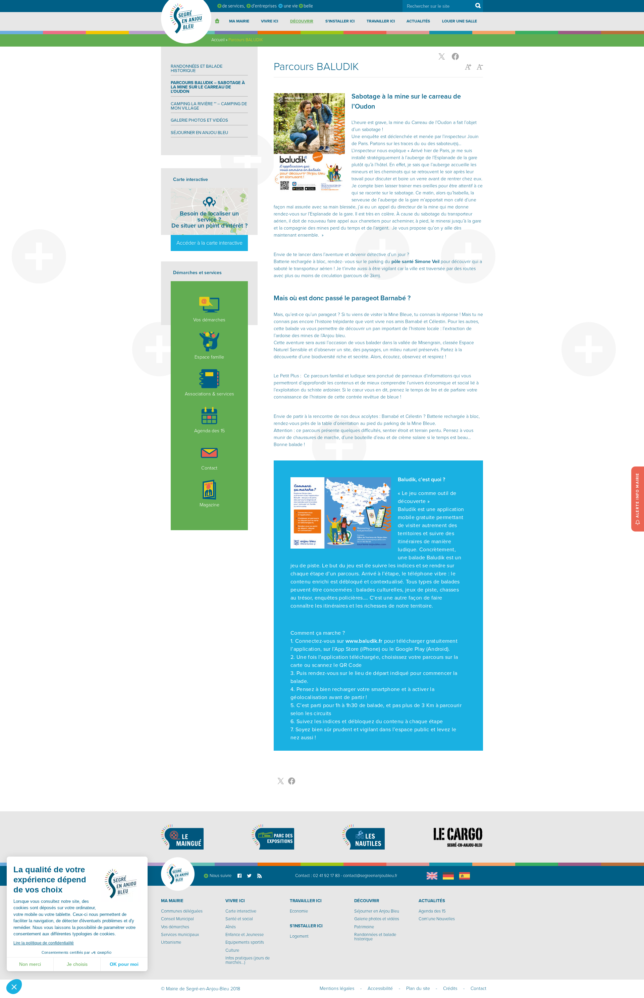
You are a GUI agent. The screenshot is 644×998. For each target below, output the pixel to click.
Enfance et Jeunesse (244, 934)
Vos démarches (209, 320)
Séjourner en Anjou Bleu (199, 132)
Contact (209, 468)
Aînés (230, 927)
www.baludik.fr (363, 641)
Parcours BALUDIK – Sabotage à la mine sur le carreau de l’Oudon (208, 87)
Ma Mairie (239, 21)
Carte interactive (240, 911)
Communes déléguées (182, 911)
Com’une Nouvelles (437, 919)
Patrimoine (364, 927)
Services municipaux (180, 934)
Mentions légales (337, 988)
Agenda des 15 (209, 431)
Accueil (218, 40)
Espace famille (209, 357)
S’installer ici (340, 21)
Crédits (450, 988)
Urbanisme (171, 942)
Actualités (418, 21)
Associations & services (209, 394)
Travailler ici (381, 21)
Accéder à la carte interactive (209, 243)
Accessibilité (380, 988)
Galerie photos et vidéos (199, 120)
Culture (232, 950)
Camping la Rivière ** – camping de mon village (209, 106)
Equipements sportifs (244, 942)
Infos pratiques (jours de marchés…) (247, 960)
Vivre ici (269, 21)
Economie (299, 911)
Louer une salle (459, 21)
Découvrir (301, 21)
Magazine (209, 505)
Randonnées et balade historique (196, 68)
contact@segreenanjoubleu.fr (370, 875)
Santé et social (239, 919)
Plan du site (418, 988)
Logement (299, 936)
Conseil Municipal (177, 919)
